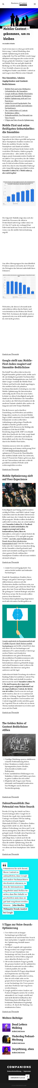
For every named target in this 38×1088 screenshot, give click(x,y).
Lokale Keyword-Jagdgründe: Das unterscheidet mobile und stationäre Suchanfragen (18, 106)
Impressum (27, 1071)
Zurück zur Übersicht (10, 354)
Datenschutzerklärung (14, 1071)
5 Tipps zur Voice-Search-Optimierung (19, 120)
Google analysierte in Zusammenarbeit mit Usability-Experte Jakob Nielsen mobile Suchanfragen (18, 643)
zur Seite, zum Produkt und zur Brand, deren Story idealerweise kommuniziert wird (17, 541)
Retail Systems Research (18, 451)
